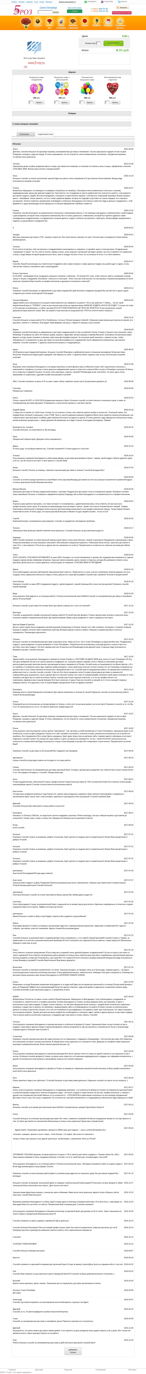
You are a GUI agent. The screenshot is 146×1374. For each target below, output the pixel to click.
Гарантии (29, 2)
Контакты (49, 2)
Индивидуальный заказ (122, 13)
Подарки (108, 25)
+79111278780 (108, 1)
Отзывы (74, 11)
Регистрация (77, 8)
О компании (101, 1370)
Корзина (123, 7)
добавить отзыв (73, 1351)
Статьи (41, 2)
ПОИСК (56, 12)
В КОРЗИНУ (113, 43)
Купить (39, 102)
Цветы (85, 25)
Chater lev (124, 1)
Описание (24, 134)
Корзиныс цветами (73, 26)
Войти (70, 8)
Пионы (26, 25)
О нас (36, 2)
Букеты (38, 25)
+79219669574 (91, 1)
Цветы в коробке (61, 26)
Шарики (96, 25)
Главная (14, 2)
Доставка (21, 2)
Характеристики (45, 134)
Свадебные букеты (120, 26)
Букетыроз (49, 26)
